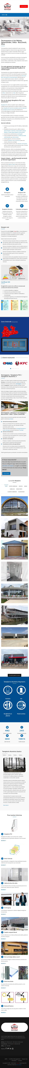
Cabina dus (12, 489)
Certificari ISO (5, 282)
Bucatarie (11, 28)
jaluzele (10, 140)
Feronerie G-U (7, 77)
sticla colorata (15, 137)
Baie (13, 30)
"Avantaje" (21, 430)
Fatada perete (19, 489)
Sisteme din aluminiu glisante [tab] (10, 755)
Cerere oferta (24, 6)
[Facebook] (6, 1048)
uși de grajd (19, 134)
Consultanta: (4, 1044)
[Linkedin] (10, 1048)
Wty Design (18, 1064)
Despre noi (24, 1059)
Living (9, 30)
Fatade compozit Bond (10, 932)
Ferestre (7, 698)
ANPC (6, 1059)
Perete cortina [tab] (16, 755)
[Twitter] (8, 1048)
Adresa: (3, 1042)
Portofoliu (14, 1060)
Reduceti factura (8, 1006)
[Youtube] (13, 1048)
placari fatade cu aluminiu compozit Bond (13, 130)
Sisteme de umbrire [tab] (21, 755)
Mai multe (5, 805)
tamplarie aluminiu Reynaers (20, 108)
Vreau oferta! (6, 473)
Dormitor (18, 28)
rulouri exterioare (16, 140)
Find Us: (3, 1048)
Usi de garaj (7, 907)
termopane (18, 383)
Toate (6, 486)
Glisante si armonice (12, 491)
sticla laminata (7, 137)
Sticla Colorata (8, 858)
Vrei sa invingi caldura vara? (12, 957)
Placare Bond (21, 491)
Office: (2, 1045)
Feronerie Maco (13, 77)
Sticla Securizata (8, 981)
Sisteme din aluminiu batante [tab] (5, 755)
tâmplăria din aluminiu (9, 108)
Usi (21, 698)
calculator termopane (22, 143)
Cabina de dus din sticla (10, 883)
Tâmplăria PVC (4, 104)
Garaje (25, 486)
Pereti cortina (21, 714)
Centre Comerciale (13, 486)
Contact (20, 1060)
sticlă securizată (22, 135)
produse (11, 419)
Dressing (18, 30)
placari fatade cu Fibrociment (18, 132)
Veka (14, 93)
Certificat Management (14, 1059)
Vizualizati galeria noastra (14, 675)
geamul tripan (12, 164)
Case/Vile (21, 486)
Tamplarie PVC (8, 834)
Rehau (4, 93)
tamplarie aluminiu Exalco (8, 109)
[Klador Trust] (7, 6)
